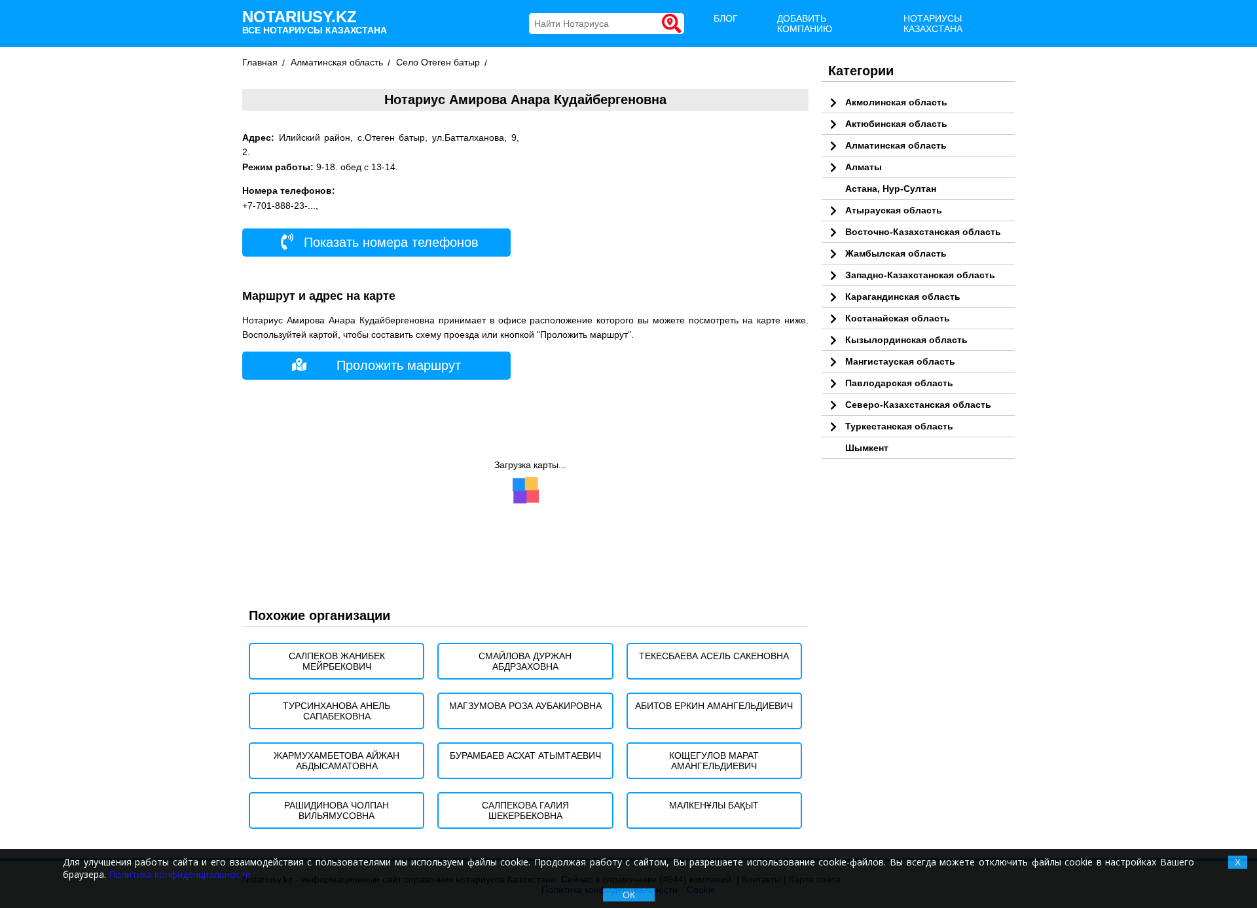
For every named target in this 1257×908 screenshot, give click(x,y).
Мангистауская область (900, 361)
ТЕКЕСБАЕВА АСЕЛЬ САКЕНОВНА (714, 656)
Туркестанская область (899, 426)
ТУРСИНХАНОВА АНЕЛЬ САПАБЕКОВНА (336, 710)
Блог (726, 18)
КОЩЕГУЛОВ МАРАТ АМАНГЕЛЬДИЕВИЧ (714, 760)
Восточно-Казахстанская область (923, 232)
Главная (260, 62)
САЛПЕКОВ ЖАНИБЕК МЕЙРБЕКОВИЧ (337, 661)
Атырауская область (893, 210)
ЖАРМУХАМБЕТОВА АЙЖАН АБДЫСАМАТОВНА (336, 760)
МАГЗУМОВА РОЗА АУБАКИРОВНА (525, 705)
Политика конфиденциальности (180, 874)
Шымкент (866, 448)
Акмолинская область (896, 102)
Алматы (863, 167)
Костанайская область (897, 318)
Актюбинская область (896, 123)
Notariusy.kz (314, 21)
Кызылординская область (906, 340)
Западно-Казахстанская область (920, 275)
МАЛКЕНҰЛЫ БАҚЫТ (714, 805)
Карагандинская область (902, 296)
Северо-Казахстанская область (918, 404)
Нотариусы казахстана (932, 23)
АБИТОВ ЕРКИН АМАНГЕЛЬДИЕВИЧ (714, 705)
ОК (629, 895)
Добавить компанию (804, 23)
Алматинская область (337, 62)
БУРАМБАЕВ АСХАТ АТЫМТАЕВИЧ (525, 755)
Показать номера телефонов (389, 242)
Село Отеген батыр (438, 62)
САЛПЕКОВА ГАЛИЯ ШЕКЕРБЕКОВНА (525, 810)
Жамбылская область (896, 253)
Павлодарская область (899, 383)
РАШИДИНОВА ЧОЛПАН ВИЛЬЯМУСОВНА (336, 810)
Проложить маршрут (399, 365)
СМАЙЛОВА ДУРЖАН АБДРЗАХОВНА (525, 661)
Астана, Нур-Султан (890, 188)
